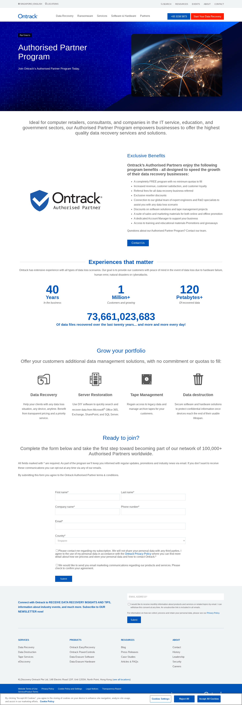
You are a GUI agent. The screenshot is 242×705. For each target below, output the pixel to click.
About (207, 4)
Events (196, 4)
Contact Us (138, 242)
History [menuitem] (176, 652)
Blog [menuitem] (123, 647)
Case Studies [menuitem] (128, 656)
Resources (181, 4)
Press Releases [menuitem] (129, 652)
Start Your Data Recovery (207, 16)
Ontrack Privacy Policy (138, 553)
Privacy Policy (213, 613)
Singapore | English (31, 4)
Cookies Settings (160, 699)
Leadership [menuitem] (178, 656)
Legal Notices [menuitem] (92, 689)
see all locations (121, 679)
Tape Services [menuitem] (25, 656)
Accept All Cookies (209, 699)
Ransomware (85, 16)
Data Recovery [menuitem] (26, 647)
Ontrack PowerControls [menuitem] (82, 652)
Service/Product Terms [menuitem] (28, 692)
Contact (219, 4)
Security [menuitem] (177, 661)
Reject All (184, 699)
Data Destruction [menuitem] (27, 652)
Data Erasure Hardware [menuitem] (82, 661)
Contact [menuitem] (177, 647)
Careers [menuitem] (177, 666)
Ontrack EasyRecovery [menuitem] (82, 647)
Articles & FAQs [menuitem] (129, 661)
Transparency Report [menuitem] (111, 689)
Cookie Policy (47, 701)
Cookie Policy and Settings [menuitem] (70, 689)
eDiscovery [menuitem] (24, 661)
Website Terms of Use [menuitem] (28, 689)
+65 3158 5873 (179, 16)
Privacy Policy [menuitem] (47, 689)
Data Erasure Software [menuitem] (82, 656)
